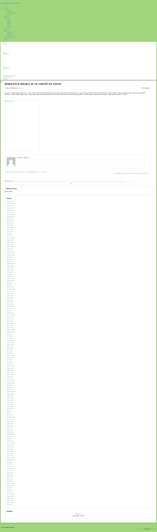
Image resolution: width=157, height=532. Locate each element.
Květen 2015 (10, 472)
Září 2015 (9, 464)
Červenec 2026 (11, 203)
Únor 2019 (10, 376)
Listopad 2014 (10, 485)
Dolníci (9, 10)
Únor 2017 (10, 427)
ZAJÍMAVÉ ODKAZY (10, 37)
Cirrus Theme (140, 529)
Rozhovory (10, 11)
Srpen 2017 (10, 415)
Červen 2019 (10, 368)
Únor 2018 (10, 402)
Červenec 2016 (11, 442)
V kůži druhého (11, 13)
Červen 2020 (10, 342)
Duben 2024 (10, 244)
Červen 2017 (10, 419)
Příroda (9, 23)
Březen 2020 (10, 348)
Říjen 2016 (10, 436)
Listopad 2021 (10, 306)
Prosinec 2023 (10, 252)
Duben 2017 (10, 423)
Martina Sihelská (10, 3)
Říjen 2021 (10, 308)
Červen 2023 (10, 265)
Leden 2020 (10, 353)
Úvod (5, 7)
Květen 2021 (10, 319)
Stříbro (9, 25)
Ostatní (9, 26)
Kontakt (6, 39)
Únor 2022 (10, 299)
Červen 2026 (10, 206)
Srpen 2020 (10, 338)
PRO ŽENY (7, 31)
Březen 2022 (10, 297)
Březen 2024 (10, 246)
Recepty (9, 34)
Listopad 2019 (10, 357)
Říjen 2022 (10, 282)
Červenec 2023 (11, 263)
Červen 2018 (10, 393)
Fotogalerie (7, 17)
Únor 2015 (10, 479)
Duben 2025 (10, 225)
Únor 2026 (10, 212)
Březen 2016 (10, 451)
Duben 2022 (10, 295)
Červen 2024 (10, 240)
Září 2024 (9, 233)
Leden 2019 (10, 378)
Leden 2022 (10, 302)
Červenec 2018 (11, 391)
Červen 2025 (10, 220)
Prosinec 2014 (10, 483)
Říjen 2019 (10, 359)
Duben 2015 (10, 474)
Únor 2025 (10, 229)
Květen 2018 (10, 395)
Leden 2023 (10, 276)
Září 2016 (9, 438)
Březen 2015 (10, 477)
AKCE (6, 16)
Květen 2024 (10, 242)
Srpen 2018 (10, 389)
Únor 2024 (10, 248)
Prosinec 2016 (10, 432)
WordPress (153, 529)
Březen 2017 (10, 425)
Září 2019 (9, 361)
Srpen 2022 (10, 287)
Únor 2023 (10, 274)
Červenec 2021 (11, 314)
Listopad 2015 (10, 459)
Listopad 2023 (10, 255)
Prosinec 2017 (10, 406)
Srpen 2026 (10, 201)
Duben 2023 (10, 270)
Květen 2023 (10, 267)
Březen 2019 (10, 374)
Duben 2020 (10, 346)
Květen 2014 (10, 498)
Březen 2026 (10, 210)
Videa (5, 29)
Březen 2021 (10, 323)
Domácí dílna (10, 32)
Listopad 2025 (10, 216)
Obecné (9, 14)
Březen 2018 (10, 400)
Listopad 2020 (10, 331)
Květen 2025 (10, 223)
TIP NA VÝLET (8, 38)
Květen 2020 (10, 344)
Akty (8, 19)
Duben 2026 (10, 208)
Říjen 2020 (10, 334)
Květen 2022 (10, 293)
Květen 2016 (10, 447)
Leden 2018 (10, 404)
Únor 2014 (10, 504)
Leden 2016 (10, 455)
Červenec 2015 (11, 468)
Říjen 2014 (10, 487)
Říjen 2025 (10, 218)
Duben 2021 (10, 321)
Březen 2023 (10, 272)
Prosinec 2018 (10, 381)
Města (8, 20)
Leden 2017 (10, 430)
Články (6, 8)
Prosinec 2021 (10, 304)
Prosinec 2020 (10, 329)
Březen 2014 (10, 502)
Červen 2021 (10, 316)
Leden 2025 (10, 231)
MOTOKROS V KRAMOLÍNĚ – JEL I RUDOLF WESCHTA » (131, 173)
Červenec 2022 (11, 289)
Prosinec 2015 (10, 457)
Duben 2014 (10, 500)
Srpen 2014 (10, 491)
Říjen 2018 (10, 385)
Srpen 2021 (10, 312)
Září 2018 (9, 387)
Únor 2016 (10, 453)
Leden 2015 (10, 481)
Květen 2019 (10, 370)
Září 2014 (9, 489)
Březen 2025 (10, 227)
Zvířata (9, 28)
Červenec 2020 (11, 340)
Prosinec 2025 (10, 214)
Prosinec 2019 (10, 355)
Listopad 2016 (10, 434)
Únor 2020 (10, 351)
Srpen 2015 (10, 466)
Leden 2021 (10, 327)
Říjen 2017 (10, 410)
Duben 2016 (10, 449)
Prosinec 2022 (10, 278)
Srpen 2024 (10, 235)
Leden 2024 (10, 250)
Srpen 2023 (10, 261)
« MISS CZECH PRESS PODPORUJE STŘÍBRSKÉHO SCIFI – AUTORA (25, 172)
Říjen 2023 (10, 257)
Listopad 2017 (10, 408)
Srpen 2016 (10, 440)
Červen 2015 (10, 470)
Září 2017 (9, 413)
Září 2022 (9, 284)
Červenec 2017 (11, 417)
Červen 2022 (10, 291)
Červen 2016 (10, 445)
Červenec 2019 (11, 366)
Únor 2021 (10, 325)
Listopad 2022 (10, 280)
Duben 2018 (10, 398)
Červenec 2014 (11, 494)
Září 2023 (9, 259)
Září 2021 (9, 310)
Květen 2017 (10, 421)
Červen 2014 (10, 496)
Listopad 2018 (10, 383)
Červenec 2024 (11, 238)
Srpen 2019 (10, 363)
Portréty (9, 22)
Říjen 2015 (10, 462)
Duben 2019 (10, 372)
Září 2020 (9, 336)
